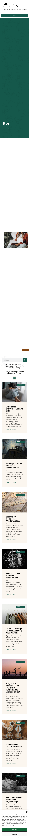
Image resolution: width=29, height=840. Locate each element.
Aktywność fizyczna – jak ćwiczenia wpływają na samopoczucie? (13, 687)
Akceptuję (14, 829)
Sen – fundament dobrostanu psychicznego (14, 799)
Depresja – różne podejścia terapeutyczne (14, 465)
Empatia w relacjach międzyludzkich (13, 519)
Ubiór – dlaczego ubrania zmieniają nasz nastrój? (14, 630)
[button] (26, 811)
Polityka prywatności (14, 838)
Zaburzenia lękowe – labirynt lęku (14, 409)
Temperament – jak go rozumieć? (14, 745)
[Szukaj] (25, 360)
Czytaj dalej (11, 429)
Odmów (14, 834)
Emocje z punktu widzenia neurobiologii (13, 575)
